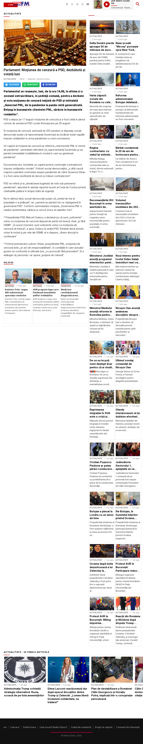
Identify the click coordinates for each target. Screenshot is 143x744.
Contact (15, 727)
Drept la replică (103, 727)
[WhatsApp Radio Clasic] (83, 4)
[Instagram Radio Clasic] (77, 4)
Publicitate (29, 727)
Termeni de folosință (128, 727)
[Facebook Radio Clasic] (67, 4)
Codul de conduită (81, 727)
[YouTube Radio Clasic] (88, 4)
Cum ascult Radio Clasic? (53, 727)
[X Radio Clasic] (72, 4)
